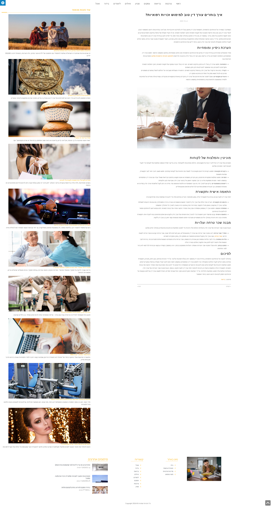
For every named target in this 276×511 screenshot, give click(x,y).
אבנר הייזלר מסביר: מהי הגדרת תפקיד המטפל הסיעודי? (71, 267)
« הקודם (228, 286)
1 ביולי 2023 (184, 21)
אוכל (97, 3)
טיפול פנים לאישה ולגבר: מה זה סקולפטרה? (75, 444)
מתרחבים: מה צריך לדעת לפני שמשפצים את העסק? (72, 465)
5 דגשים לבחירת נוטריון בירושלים (79, 95)
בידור (106, 3)
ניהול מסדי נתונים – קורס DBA (80, 355)
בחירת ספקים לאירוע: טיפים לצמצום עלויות (75, 487)
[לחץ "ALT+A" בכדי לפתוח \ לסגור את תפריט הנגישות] (3, 3)
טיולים (128, 3)
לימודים (117, 3)
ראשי (178, 3)
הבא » (139, 286)
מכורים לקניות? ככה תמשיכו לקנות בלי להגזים (75, 180)
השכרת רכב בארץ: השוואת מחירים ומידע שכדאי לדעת (72, 225)
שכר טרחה (218, 236)
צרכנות (168, 3)
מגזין (137, 3)
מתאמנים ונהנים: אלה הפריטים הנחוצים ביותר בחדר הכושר (70, 399)
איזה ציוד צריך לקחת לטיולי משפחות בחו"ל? (75, 312)
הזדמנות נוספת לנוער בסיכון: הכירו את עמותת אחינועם (72, 50)
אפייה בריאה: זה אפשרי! (82, 138)
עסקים (147, 3)
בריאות (157, 3)
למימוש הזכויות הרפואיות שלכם (162, 56)
